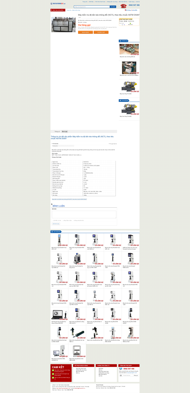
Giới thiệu (91, 1)
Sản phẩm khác (57, 231)
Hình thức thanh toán (100, 1)
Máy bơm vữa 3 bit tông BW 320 (127, 56)
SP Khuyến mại (125, 100)
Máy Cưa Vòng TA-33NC (126, 93)
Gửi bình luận (56, 223)
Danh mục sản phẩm (58, 10)
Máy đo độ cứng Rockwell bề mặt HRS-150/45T (76, 303)
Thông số (57, 131)
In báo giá (101, 32)
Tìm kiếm (113, 6)
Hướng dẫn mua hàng (112, 1)
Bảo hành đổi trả (123, 1)
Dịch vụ (78, 373)
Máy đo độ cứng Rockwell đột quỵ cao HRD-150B (76, 285)
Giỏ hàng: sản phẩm (131, 10)
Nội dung (54, 209)
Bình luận (64, 131)
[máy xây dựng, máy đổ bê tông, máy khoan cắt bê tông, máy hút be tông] (57, 3)
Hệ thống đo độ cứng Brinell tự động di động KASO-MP (59, 322)
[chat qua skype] (130, 23)
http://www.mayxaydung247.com (63, 388)
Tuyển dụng (131, 1)
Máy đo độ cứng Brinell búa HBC (95, 340)
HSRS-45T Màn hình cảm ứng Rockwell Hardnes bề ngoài (130, 248)
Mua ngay (85, 32)
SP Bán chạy (124, 40)
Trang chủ (85, 1)
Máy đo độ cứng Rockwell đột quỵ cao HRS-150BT (94, 266)
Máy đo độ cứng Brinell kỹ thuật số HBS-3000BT (59, 340)
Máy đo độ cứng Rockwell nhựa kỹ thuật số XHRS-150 (94, 285)
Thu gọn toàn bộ (113, 143)
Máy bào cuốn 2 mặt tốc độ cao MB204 (129, 75)
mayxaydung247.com (132, 372)
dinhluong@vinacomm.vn (79, 388)
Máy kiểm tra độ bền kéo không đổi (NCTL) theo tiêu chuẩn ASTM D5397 (69, 199)
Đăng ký (136, 375)
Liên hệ (138, 1)
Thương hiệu (55, 143)
